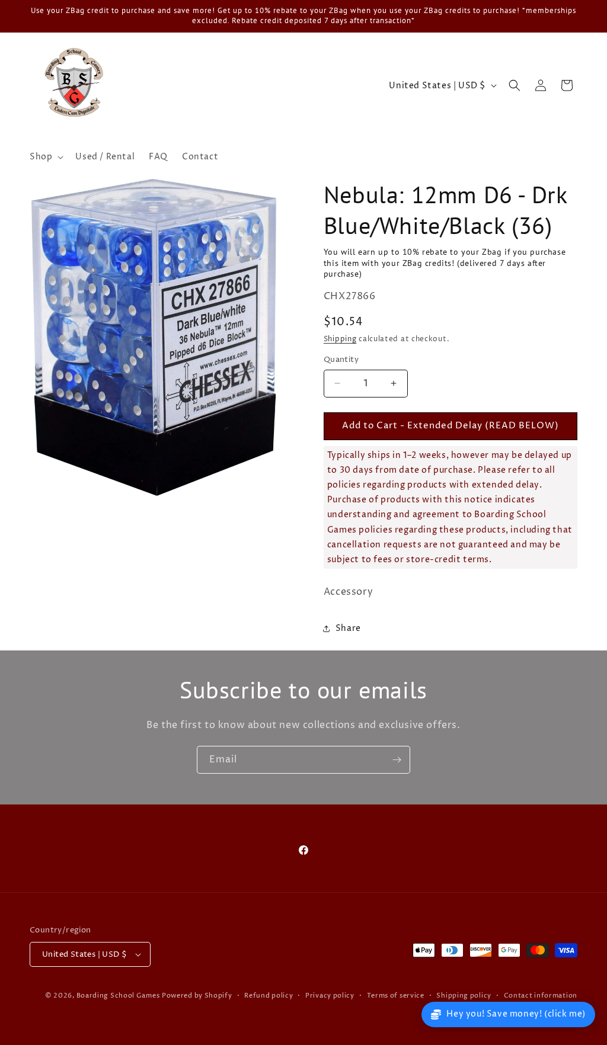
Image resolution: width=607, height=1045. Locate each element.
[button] (45, 157)
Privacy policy (329, 995)
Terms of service (395, 995)
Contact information (540, 995)
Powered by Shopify (197, 995)
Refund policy (268, 995)
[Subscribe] (397, 760)
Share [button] (348, 628)
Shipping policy (463, 995)
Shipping (340, 339)
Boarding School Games (118, 995)
